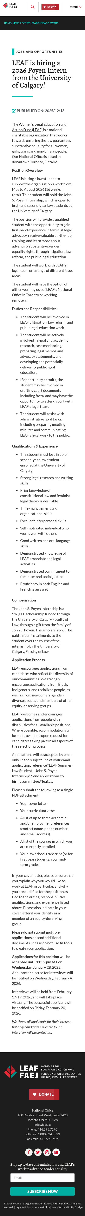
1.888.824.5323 (49, 1134)
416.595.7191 (50, 1139)
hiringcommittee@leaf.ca (32, 781)
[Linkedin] (56, 1152)
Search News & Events (45, 23)
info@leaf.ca (42, 1124)
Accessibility (42, 1207)
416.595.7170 (47, 1129)
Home (7, 23)
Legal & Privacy (24, 1207)
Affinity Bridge (74, 1207)
